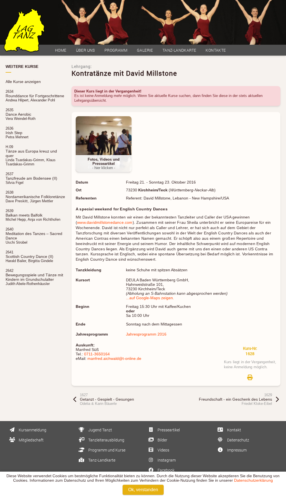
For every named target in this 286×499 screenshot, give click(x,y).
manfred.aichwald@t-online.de (114, 358)
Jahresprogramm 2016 (146, 334)
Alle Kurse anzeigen (23, 81)
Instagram (166, 460)
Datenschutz (237, 440)
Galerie (145, 50)
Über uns (85, 50)
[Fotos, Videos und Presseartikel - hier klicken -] (106, 175)
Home (60, 50)
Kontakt (233, 430)
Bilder (162, 440)
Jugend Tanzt (99, 430)
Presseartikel (168, 430)
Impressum (236, 450)
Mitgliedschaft (31, 440)
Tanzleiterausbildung (105, 440)
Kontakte (216, 50)
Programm (115, 50)
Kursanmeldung (32, 430)
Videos (163, 450)
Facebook (166, 470)
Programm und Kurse (106, 450)
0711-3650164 (97, 354)
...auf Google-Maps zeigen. (150, 298)
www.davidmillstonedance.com (104, 222)
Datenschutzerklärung (253, 480)
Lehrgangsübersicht (90, 100)
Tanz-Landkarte (179, 50)
